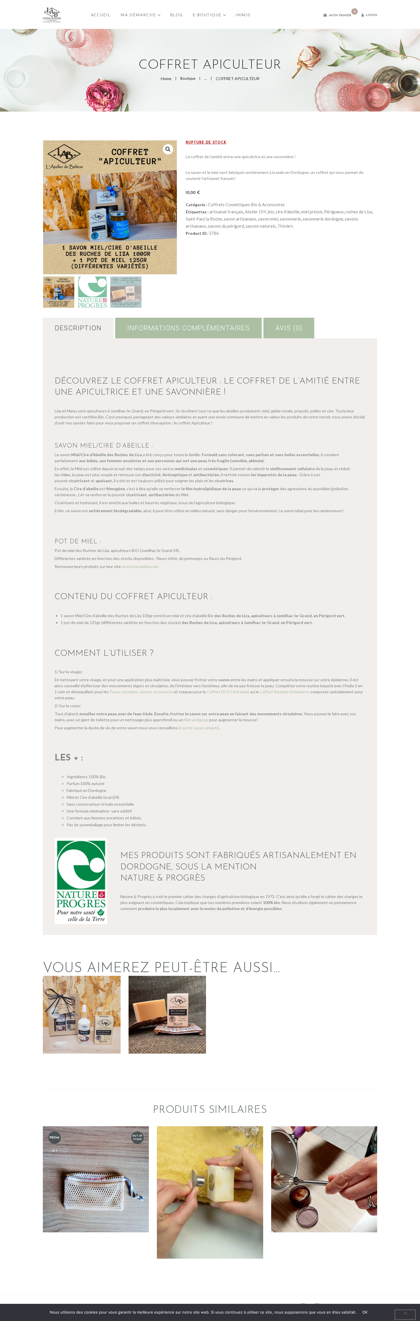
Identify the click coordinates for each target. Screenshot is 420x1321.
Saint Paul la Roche (204, 218)
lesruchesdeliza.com (141, 566)
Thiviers (285, 226)
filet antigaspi (196, 719)
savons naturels (261, 226)
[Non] (405, 1315)
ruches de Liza (358, 211)
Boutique (187, 78)
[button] (168, 149)
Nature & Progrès (162, 878)
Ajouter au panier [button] (81, 1035)
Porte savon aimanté (210, 1173)
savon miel (268, 218)
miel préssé (311, 211)
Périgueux (334, 211)
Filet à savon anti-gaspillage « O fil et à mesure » (95, 1160)
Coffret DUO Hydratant (228, 691)
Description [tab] (78, 328)
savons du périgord (226, 226)
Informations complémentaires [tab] (188, 328)
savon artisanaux (240, 218)
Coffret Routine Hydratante (285, 691)
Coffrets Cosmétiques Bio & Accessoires (246, 204)
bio (271, 211)
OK (365, 1312)
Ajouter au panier (96, 1204)
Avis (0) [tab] (289, 328)
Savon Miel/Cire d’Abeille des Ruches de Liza (167, 996)
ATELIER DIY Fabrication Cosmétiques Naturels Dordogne (324, 1160)
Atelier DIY (255, 211)
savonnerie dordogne (323, 218)
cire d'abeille (287, 211)
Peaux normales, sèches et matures (141, 691)
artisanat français (226, 211)
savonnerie (290, 218)
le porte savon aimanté (199, 727)
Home (166, 78)
